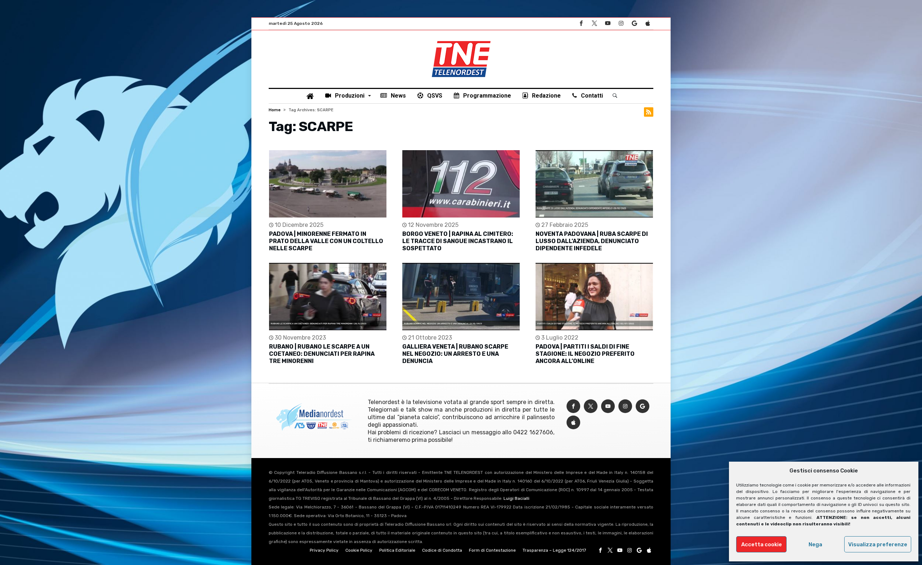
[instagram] (621, 24)
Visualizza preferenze (877, 544)
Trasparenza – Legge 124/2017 (554, 550)
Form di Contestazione (492, 550)
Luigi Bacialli (516, 498)
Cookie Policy (358, 550)
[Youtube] (607, 24)
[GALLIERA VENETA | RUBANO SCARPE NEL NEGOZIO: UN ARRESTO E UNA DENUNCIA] (461, 296)
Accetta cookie (761, 544)
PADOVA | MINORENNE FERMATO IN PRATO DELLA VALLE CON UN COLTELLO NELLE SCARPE (326, 241)
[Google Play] (634, 24)
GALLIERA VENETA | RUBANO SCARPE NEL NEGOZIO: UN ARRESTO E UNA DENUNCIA (455, 353)
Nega (815, 544)
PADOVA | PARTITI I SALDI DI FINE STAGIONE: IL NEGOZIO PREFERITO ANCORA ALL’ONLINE (585, 353)
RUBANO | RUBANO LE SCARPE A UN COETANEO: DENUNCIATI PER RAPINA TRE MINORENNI (322, 353)
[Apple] (647, 24)
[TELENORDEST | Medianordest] (461, 41)
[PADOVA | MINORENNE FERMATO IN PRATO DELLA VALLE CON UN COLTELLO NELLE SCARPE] (327, 184)
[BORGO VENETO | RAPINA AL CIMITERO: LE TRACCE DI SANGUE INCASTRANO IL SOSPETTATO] (461, 184)
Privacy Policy (324, 550)
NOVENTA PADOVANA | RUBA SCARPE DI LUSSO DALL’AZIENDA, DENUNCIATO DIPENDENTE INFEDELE (592, 241)
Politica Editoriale (397, 550)
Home (275, 110)
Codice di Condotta (442, 550)
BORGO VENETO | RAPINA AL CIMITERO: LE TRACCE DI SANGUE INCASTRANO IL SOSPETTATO (457, 241)
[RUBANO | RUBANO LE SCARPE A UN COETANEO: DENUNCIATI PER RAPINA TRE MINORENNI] (327, 296)
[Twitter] (594, 24)
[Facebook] (581, 24)
